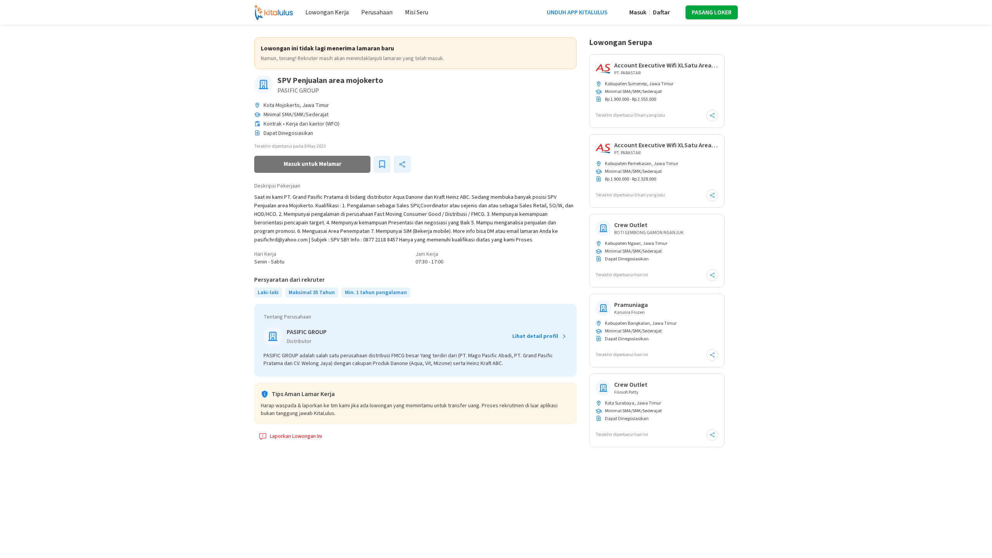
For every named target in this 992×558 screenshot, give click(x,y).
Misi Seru (416, 12)
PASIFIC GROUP (298, 90)
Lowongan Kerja (327, 12)
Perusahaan (377, 12)
